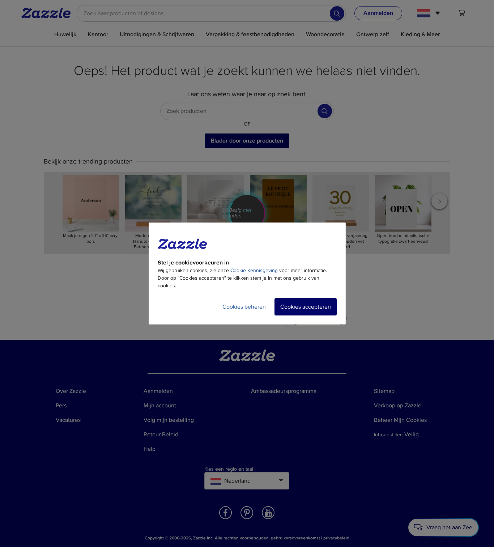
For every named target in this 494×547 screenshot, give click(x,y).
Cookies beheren (244, 306)
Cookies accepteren (305, 306)
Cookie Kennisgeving (254, 270)
